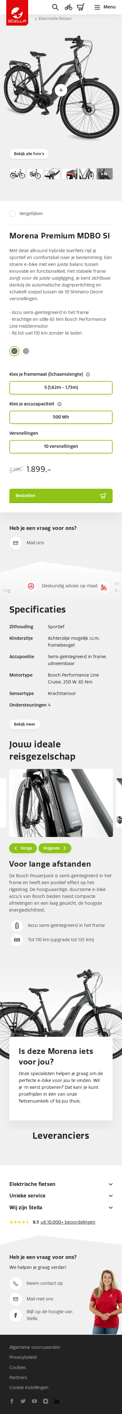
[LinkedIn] (56, 1401)
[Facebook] (11, 1401)
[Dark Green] (14, 351)
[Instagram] (45, 1401)
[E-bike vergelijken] (68, 7)
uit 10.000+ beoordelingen (68, 1222)
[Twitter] (23, 1401)
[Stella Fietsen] (17, 13)
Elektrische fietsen (54, 19)
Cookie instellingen (28, 1387)
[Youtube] (34, 1401)
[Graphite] (26, 351)
